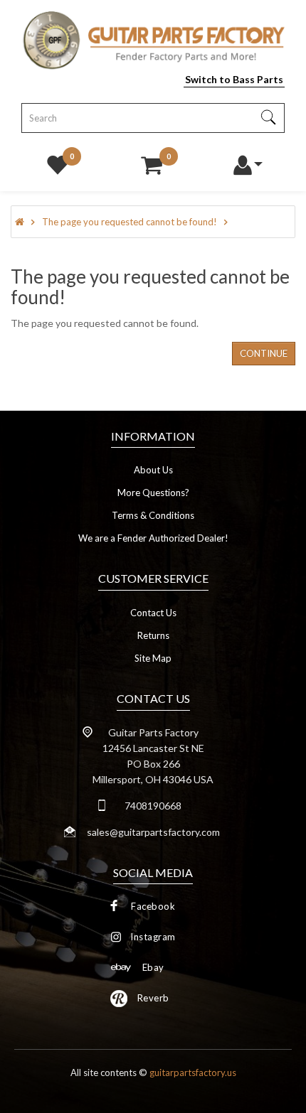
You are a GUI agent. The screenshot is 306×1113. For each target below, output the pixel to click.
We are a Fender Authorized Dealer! (153, 538)
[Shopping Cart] (151, 161)
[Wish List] (57, 161)
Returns (153, 635)
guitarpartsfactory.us (192, 1072)
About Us (153, 469)
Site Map (153, 658)
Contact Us (153, 612)
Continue (263, 353)
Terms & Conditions (153, 515)
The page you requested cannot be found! (129, 221)
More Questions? (153, 492)
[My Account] (247, 161)
